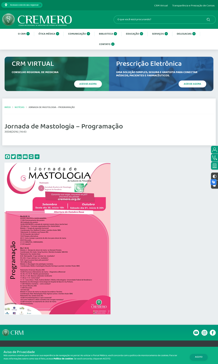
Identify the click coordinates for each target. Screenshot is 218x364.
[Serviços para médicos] (214, 158)
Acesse (88, 84)
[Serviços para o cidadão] (214, 150)
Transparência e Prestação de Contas (193, 5)
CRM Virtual (161, 5)
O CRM (22, 34)
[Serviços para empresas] (214, 166)
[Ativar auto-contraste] (214, 176)
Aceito (198, 357)
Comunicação (77, 34)
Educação (132, 34)
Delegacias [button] (184, 34)
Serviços (158, 34)
